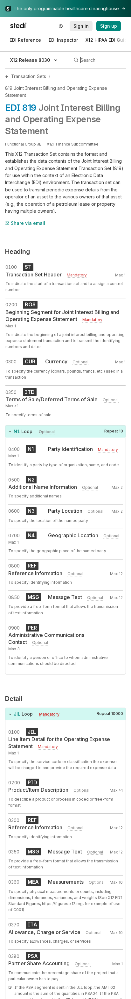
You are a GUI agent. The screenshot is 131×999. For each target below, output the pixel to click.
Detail (13, 699)
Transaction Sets (28, 76)
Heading (17, 251)
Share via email (28, 223)
